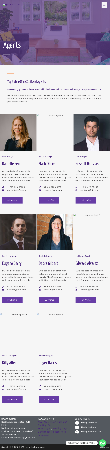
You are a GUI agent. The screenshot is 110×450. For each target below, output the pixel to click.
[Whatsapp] (102, 443)
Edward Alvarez (87, 263)
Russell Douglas (87, 164)
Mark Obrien (47, 164)
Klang (53, 422)
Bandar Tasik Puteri (49, 431)
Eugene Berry (11, 263)
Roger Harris (48, 363)
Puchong (62, 422)
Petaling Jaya (60, 428)
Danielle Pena (11, 164)
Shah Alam (43, 422)
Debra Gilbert (48, 263)
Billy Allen (9, 363)
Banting (42, 425)
